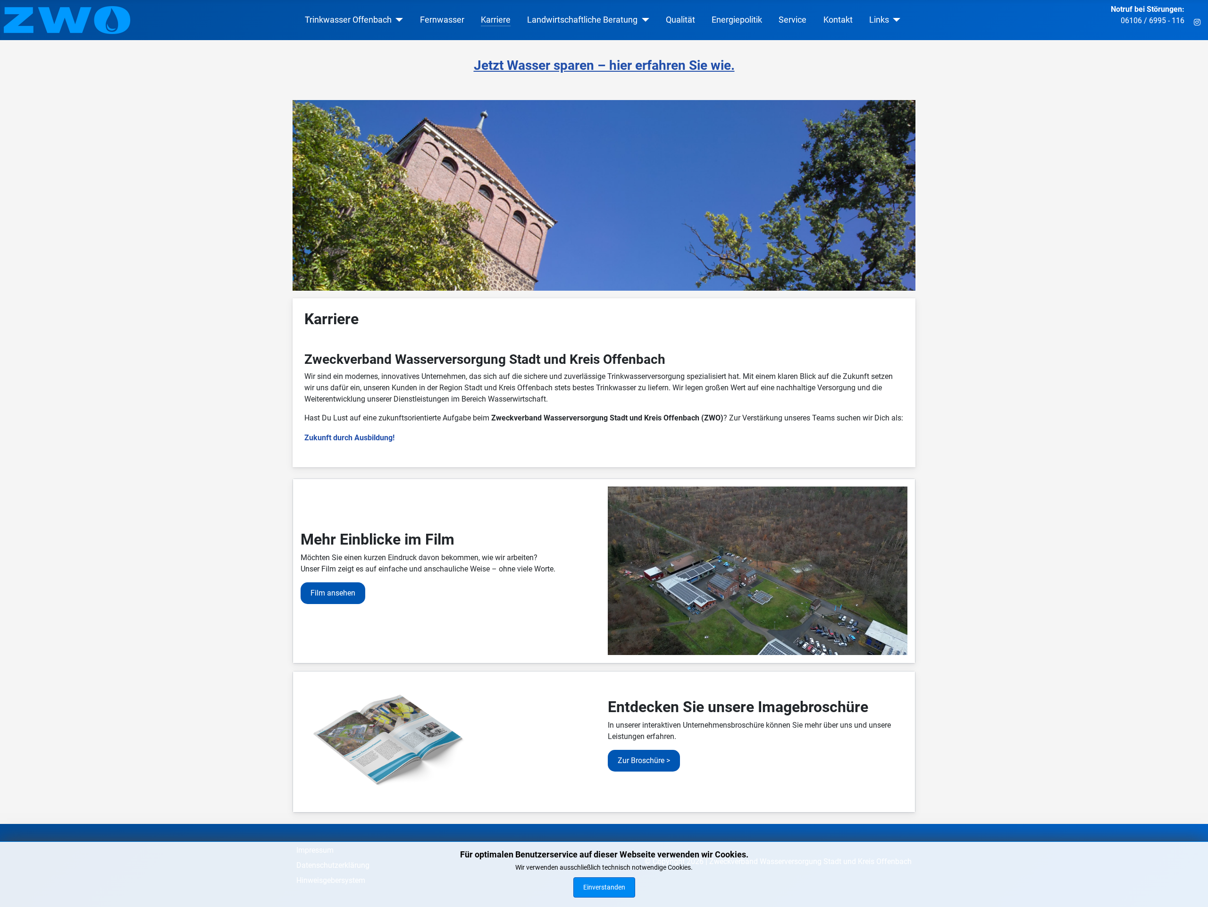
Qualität (680, 20)
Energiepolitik (737, 20)
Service (792, 20)
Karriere (496, 20)
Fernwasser (442, 20)
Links (879, 20)
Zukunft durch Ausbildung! (349, 437)
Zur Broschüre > (644, 760)
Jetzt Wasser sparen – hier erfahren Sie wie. (604, 65)
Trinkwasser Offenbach (348, 20)
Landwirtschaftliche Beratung (582, 20)
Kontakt (838, 20)
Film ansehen (332, 592)
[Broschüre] (390, 741)
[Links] (895, 20)
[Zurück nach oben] (1191, 889)
